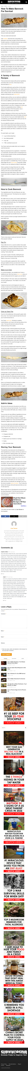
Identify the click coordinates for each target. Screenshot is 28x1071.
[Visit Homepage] (14, 2)
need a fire (8, 320)
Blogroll (19, 1064)
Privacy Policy (4, 1064)
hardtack (5, 38)
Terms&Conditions (12, 1064)
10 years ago (12, 551)
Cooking (9, 6)
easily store (16, 94)
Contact (2, 1065)
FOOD (5, 6)
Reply (3, 573)
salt (21, 107)
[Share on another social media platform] (23, 516)
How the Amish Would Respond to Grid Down (16, 668)
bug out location (14, 483)
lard (25, 117)
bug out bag (14, 162)
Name (3, 630)
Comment (3, 613)
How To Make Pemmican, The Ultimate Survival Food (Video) (16, 662)
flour (10, 84)
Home (2, 6)
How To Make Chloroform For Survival (16, 678)
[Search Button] (26, 2)
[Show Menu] (1, 2)
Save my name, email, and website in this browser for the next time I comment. (14, 649)
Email (2, 637)
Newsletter (8, 1065)
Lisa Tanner (14, 528)
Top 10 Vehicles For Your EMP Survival (16, 673)
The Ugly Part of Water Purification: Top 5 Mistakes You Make (17, 684)
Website (3, 643)
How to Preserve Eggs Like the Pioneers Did (16, 690)
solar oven (19, 274)
